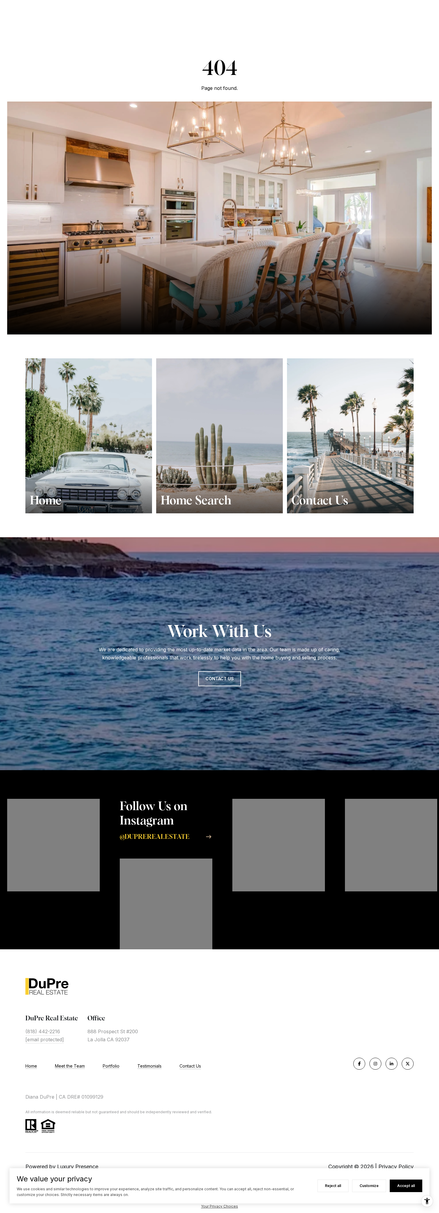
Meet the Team (70, 1066)
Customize (369, 1185)
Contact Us (190, 1066)
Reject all (333, 1185)
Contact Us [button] (219, 678)
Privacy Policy (396, 1166)
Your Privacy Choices (219, 1206)
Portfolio (111, 1066)
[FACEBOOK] (359, 1064)
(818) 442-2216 (42, 1031)
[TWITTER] (408, 1064)
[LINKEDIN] (391, 1064)
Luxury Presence (77, 1166)
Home (31, 1066)
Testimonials (149, 1066)
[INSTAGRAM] (375, 1064)
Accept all (406, 1185)
